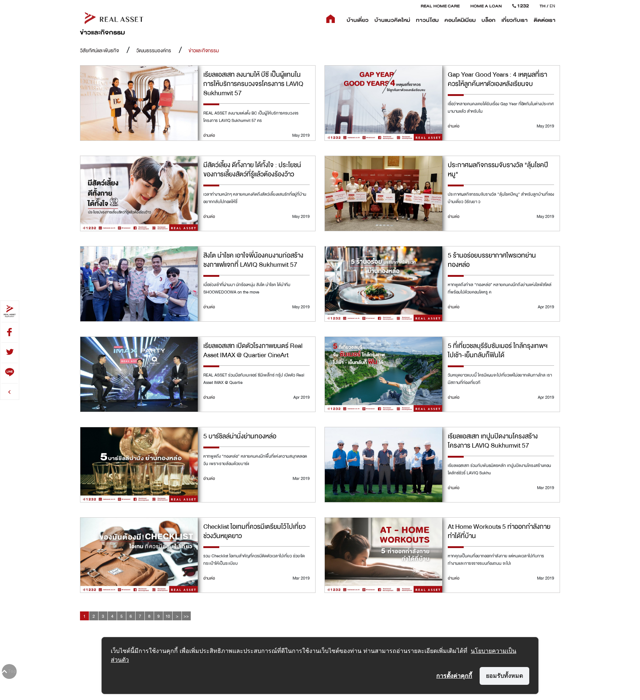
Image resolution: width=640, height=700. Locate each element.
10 (168, 616)
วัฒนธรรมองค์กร (153, 50)
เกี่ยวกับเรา (514, 20)
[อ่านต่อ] (139, 103)
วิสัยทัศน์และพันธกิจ (99, 50)
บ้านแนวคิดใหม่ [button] (392, 20)
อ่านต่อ (209, 135)
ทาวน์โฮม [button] (427, 20)
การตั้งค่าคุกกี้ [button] (454, 675)
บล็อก (488, 20)
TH (543, 6)
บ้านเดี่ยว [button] (358, 20)
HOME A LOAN (486, 6)
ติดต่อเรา (545, 20)
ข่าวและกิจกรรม (204, 50)
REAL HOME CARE (440, 6)
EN (552, 6)
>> (186, 616)
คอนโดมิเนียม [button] (460, 20)
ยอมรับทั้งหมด (504, 675)
